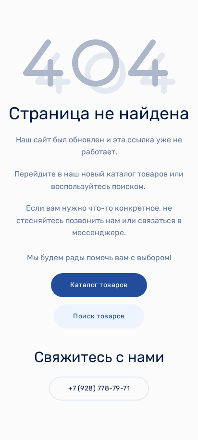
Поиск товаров (99, 316)
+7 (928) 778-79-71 (99, 388)
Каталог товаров (99, 285)
